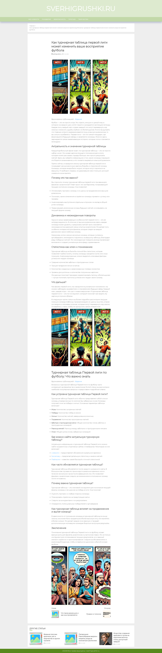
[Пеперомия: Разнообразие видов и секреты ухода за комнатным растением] (70, 638)
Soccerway (55, 456)
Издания (78, 119)
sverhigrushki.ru (81, 8)
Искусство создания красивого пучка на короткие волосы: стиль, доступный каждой (122, 637)
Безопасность (60, 19)
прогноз (71, 19)
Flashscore (55, 459)
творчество (83, 19)
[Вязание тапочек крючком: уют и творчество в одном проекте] (36, 638)
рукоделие (46, 19)
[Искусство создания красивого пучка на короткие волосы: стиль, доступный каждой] (105, 638)
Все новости (33, 19)
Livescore (55, 453)
